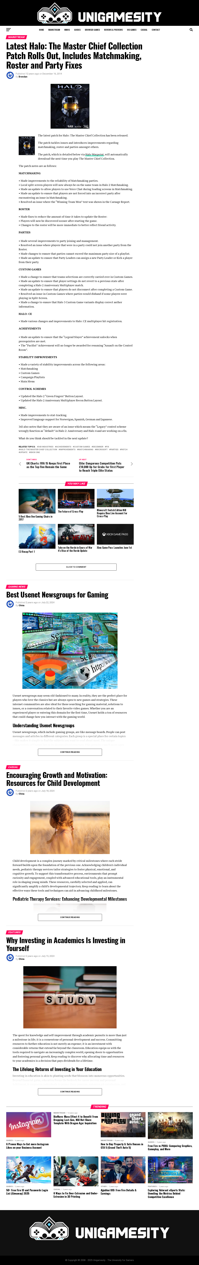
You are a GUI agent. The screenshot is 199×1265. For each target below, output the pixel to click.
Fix (107, 447)
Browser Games (92, 29)
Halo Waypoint (94, 154)
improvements (67, 450)
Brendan (23, 76)
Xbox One (35, 452)
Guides (77, 29)
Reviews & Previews (113, 29)
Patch (124, 450)
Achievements (63, 447)
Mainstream (54, 29)
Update (23, 452)
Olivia (21, 605)
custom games (82, 447)
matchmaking (85, 450)
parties (114, 450)
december (98, 447)
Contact (156, 29)
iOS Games (131, 29)
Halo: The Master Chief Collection (38, 450)
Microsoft (102, 450)
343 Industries (45, 447)
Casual (144, 29)
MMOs (67, 29)
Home (41, 29)
